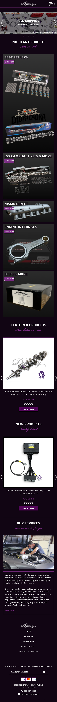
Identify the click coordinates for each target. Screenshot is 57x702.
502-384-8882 (30, 691)
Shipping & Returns (28, 651)
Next (55, 23)
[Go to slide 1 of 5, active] (23, 36)
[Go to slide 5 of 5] (33, 36)
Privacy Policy (28, 646)
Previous (2, 23)
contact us (28, 641)
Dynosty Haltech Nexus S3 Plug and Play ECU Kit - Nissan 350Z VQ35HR (28, 492)
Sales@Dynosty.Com (30, 694)
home (28, 631)
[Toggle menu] (8, 4)
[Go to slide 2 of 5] (26, 36)
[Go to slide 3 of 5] (28, 36)
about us (28, 636)
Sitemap (43, 700)
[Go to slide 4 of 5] (31, 36)
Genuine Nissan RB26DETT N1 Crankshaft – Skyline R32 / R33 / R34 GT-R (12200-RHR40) (28, 393)
